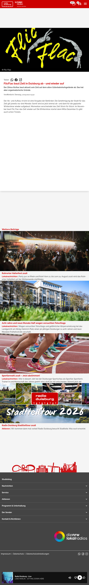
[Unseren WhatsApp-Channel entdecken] (79, 553)
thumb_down (75, 577)
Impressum (6, 554)
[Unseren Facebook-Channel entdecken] (83, 553)
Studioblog (7, 479)
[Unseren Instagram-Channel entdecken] (86, 553)
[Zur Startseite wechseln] (7, 4)
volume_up (69, 577)
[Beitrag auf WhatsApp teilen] (12, 79)
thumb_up (84, 577)
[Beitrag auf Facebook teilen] (16, 79)
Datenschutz (18, 554)
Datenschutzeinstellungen (37, 554)
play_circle (80, 577)
